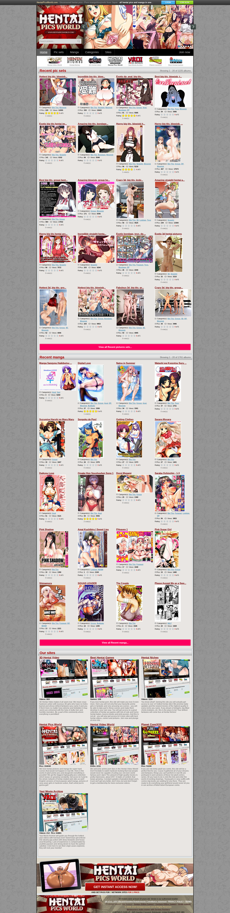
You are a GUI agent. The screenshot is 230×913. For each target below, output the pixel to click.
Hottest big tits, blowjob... (53, 76)
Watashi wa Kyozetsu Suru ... (171, 363)
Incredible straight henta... (92, 233)
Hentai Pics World (50, 724)
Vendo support (184, 904)
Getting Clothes (124, 419)
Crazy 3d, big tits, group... (169, 287)
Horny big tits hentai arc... (53, 233)
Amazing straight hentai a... (170, 180)
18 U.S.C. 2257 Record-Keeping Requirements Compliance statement (136, 901)
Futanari (139, 265)
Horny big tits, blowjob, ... (169, 123)
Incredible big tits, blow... (91, 76)
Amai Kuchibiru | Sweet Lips (93, 529)
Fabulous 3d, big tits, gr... (130, 287)
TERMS (188, 901)
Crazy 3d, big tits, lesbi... (129, 180)
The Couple (122, 583)
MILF (170, 623)
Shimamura (45, 583)
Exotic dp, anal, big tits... (129, 76)
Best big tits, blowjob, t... (168, 76)
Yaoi (58, 392)
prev (84, 27)
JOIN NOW (184, 2)
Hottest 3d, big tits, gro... (52, 287)
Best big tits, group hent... (53, 180)
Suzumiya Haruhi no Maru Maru (56, 419)
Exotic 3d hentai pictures (168, 233)
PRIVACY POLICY (176, 901)
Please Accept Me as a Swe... (170, 583)
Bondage (122, 110)
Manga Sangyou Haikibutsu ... (55, 363)
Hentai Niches (149, 657)
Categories (92, 52)
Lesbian (143, 220)
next (193, 27)
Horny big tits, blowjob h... (130, 123)
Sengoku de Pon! (87, 419)
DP (128, 110)
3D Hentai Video (49, 657)
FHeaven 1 (122, 529)
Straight (101, 107)
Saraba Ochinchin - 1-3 (167, 473)
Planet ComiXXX (151, 724)
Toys (177, 109)
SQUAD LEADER (87, 583)
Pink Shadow (46, 529)
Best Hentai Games (102, 657)
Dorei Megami (123, 473)
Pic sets (59, 52)
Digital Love (84, 363)
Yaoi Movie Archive (51, 791)
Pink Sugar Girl (163, 529)
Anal (144, 107)
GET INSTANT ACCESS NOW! (115, 887)
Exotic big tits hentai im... (53, 123)
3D (137, 220)
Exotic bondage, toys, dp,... (131, 233)
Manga (74, 52)
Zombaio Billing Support (165, 904)
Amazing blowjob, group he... (94, 180)
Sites (108, 52)
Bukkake (91, 406)
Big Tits (55, 107)
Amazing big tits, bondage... (93, 123)
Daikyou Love (46, 473)
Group (139, 107)
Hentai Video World (102, 724)
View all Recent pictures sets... (115, 347)
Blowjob (62, 107)
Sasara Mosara (163, 419)
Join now (184, 52)
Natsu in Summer (125, 363)
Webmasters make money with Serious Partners (148, 909)
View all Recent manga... (115, 642)
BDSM (100, 569)
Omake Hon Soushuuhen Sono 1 (95, 473)
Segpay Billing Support (144, 904)
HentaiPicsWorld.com (47, 2)
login (168, 2)
